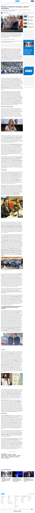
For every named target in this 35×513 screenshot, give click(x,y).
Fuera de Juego (16, 505)
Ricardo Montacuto (6, 12)
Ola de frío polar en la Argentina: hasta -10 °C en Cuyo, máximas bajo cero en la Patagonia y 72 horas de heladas (30, 17)
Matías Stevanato (9, 454)
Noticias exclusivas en (11, 451)
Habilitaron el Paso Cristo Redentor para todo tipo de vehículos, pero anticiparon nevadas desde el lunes (30, 21)
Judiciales (2, 502)
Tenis (15, 502)
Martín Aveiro (14, 454)
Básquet (15, 503)
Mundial (15, 498)
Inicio (1, 4)
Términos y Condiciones (9, 509)
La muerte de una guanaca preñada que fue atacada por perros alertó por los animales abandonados (30, 24)
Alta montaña (28, 22)
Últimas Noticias (3, 497)
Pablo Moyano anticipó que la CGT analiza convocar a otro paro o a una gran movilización (11, 307)
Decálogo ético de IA (15, 509)
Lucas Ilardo (9, 455)
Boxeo (15, 504)
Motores (9, 498)
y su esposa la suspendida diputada (12, 180)
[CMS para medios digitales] (17, 511)
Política (2, 498)
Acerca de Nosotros (30, 497)
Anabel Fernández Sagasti (4, 455)
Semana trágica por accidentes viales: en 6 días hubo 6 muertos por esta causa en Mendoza (30, 27)
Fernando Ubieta (19, 455)
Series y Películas (10, 502)
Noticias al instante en (28, 87)
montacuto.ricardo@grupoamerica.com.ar (8, 13)
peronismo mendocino (5, 33)
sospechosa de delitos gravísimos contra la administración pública (11, 285)
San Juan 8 (22, 502)
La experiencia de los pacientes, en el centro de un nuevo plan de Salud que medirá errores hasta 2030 (28, 51)
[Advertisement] (29, 34)
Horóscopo (9, 497)
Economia (2, 503)
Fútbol (15, 497)
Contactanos (29, 498)
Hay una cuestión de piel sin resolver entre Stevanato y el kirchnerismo (10, 234)
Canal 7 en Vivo (23, 497)
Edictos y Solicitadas (10, 503)
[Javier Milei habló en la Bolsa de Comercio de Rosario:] (17, 474)
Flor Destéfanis (14, 455)
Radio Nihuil (22, 498)
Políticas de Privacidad (3, 509)
